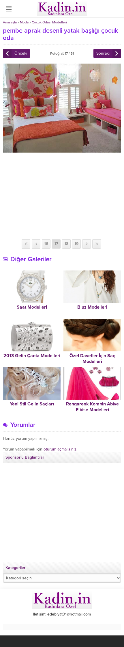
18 (66, 243)
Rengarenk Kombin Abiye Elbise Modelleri (92, 407)
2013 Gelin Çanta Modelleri (31, 356)
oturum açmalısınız (60, 449)
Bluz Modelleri (92, 307)
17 (56, 243)
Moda (24, 22)
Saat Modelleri (32, 307)
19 (76, 243)
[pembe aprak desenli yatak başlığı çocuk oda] (62, 150)
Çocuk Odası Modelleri (49, 22)
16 (46, 243)
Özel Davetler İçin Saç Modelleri (92, 358)
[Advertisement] (62, 195)
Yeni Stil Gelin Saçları (32, 404)
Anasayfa (10, 22)
